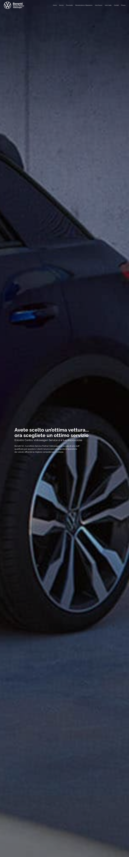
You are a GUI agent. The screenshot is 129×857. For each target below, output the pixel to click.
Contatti (116, 5)
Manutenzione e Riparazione (83, 5)
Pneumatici (69, 5)
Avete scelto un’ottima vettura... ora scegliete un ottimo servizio (51, 432)
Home (55, 5)
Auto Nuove (98, 5)
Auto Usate (108, 5)
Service (61, 5)
